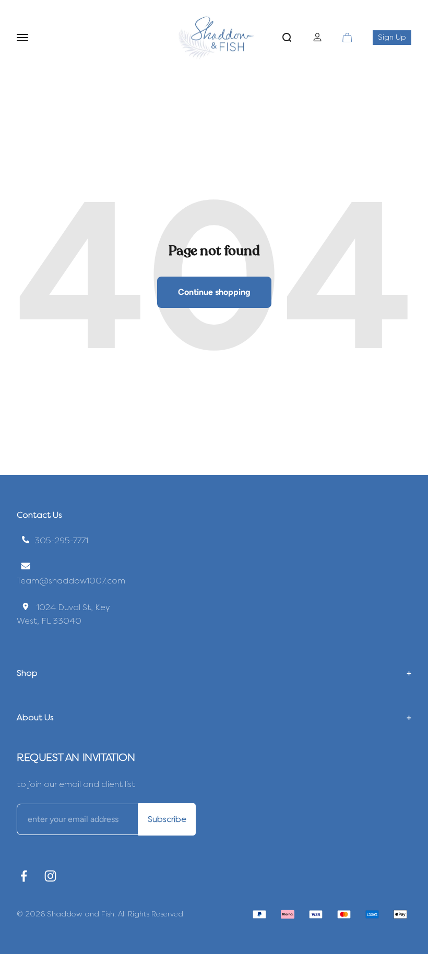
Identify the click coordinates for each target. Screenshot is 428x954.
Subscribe (167, 819)
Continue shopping (214, 292)
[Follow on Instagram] (50, 876)
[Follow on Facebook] (24, 876)
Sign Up (394, 37)
